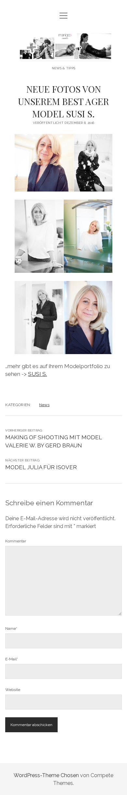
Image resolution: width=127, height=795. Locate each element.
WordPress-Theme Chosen (46, 775)
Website (12, 689)
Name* (11, 628)
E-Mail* (11, 659)
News (44, 405)
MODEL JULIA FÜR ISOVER (41, 467)
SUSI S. (37, 374)
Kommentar (15, 541)
